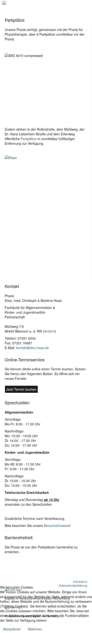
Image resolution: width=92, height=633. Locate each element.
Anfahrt (49, 331)
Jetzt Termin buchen (21, 389)
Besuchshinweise (57, 525)
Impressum (80, 581)
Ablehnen (35, 629)
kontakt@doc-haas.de (32, 347)
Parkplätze (29, 138)
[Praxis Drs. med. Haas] (21, 3)
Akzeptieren (12, 629)
